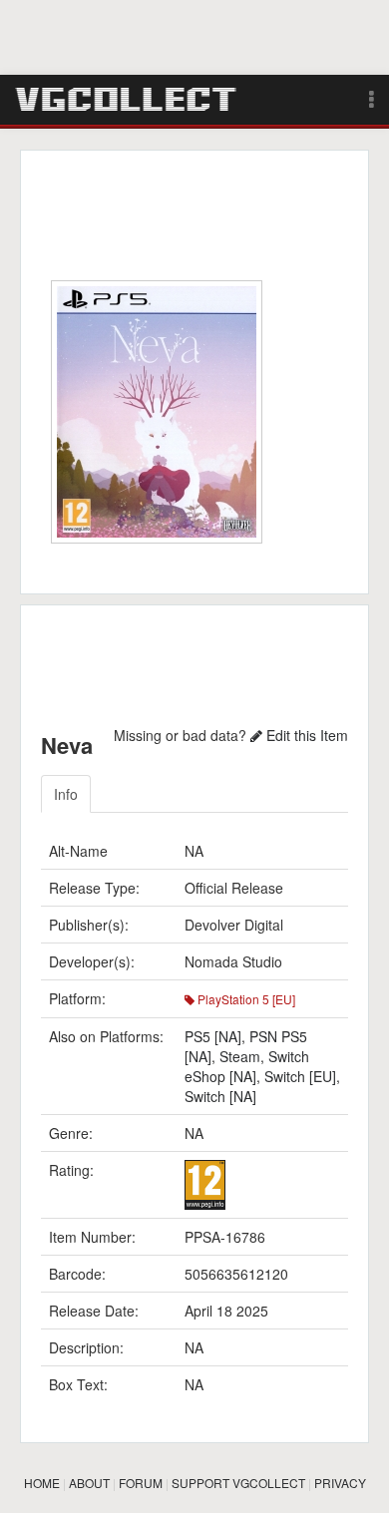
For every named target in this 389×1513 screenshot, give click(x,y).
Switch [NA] (220, 1096)
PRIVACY (340, 1482)
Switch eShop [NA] (247, 1066)
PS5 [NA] (213, 1036)
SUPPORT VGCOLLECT (238, 1482)
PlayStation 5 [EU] (244, 998)
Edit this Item (305, 735)
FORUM (141, 1482)
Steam (239, 1056)
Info (66, 794)
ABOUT (89, 1482)
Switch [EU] (300, 1076)
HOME (42, 1482)
